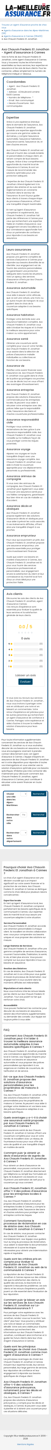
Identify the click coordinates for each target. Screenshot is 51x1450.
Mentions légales (25, 1444)
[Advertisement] (27, 854)
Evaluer (25, 682)
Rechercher (38, 793)
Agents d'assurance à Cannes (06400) (23, 36)
